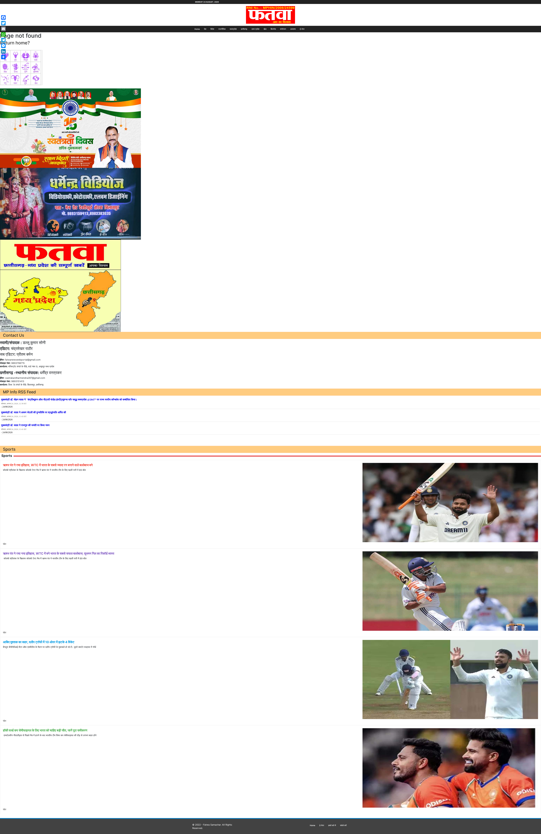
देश (205, 29)
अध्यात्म (293, 29)
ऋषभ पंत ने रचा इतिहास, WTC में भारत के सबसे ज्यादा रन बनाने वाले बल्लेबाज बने (48, 465)
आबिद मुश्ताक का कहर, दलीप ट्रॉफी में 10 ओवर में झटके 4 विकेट (38, 642)
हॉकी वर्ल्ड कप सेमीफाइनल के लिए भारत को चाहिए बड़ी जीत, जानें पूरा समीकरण (45, 730)
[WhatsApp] (3, 34)
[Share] (3, 57)
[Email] (3, 29)
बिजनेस (273, 29)
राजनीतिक (222, 29)
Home (197, 29)
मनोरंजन (283, 29)
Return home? (15, 43)
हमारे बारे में (332, 825)
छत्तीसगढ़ (244, 29)
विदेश (212, 29)
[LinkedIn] (3, 51)
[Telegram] (3, 40)
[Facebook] (3, 17)
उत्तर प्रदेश (255, 29)
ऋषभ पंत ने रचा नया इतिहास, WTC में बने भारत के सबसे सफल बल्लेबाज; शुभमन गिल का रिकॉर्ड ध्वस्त (58, 553)
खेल (265, 29)
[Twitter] (3, 23)
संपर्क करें (343, 825)
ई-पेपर (302, 29)
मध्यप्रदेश (233, 29)
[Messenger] (3, 46)
